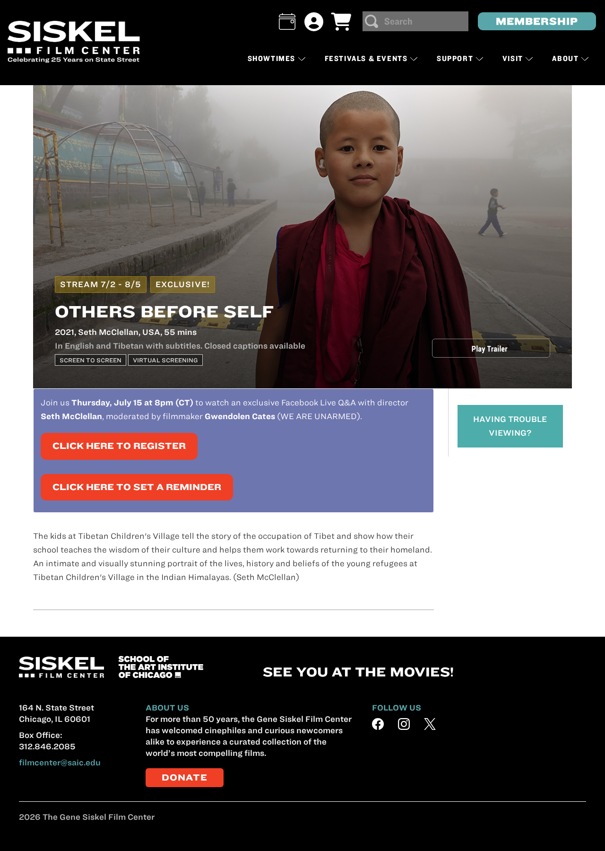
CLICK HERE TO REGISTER (119, 445)
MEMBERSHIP (537, 21)
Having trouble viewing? (510, 426)
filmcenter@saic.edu (60, 762)
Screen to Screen (90, 360)
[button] (287, 21)
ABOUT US (167, 707)
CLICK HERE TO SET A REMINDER (136, 487)
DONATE (184, 777)
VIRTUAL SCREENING (165, 360)
